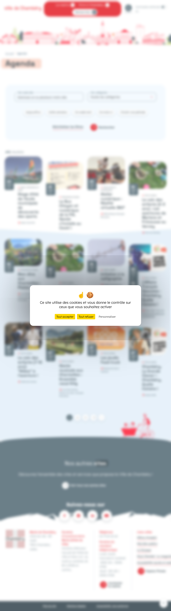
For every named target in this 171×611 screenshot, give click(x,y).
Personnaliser (107, 316)
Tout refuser (86, 316)
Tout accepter (64, 316)
